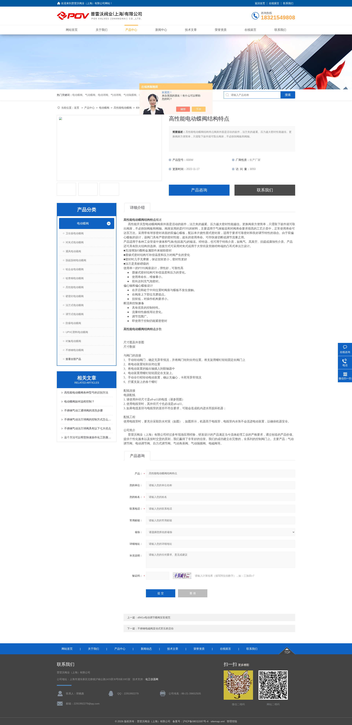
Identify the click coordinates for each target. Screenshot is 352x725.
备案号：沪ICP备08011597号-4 (190, 721)
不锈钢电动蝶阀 (75, 350)
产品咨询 (199, 190)
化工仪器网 (151, 679)
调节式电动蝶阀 (75, 314)
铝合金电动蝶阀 (75, 269)
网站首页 (72, 29)
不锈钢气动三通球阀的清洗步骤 (83, 410)
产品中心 (131, 29)
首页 (77, 107)
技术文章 (191, 29)
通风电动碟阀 (73, 251)
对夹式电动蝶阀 (75, 242)
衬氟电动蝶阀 (73, 341)
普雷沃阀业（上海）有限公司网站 (91, 3)
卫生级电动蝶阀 (75, 233)
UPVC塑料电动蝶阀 (77, 332)
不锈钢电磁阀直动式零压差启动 (155, 628)
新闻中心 (161, 29)
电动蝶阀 (104, 107)
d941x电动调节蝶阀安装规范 (154, 617)
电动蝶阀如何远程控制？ (79, 401)
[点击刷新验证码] (182, 576)
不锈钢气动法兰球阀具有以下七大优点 (87, 428)
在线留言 (274, 3)
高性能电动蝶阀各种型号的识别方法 (86, 392)
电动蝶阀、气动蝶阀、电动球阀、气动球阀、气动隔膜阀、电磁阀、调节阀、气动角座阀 (122, 94)
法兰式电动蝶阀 (75, 305)
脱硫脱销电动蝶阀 (76, 260)
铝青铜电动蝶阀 (75, 278)
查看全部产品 (73, 359)
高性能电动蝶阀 (123, 107)
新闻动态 (146, 648)
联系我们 (288, 3)
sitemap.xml (218, 721)
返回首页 (260, 3)
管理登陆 (232, 721)
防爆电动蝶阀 (73, 323)
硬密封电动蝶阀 (75, 296)
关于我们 (101, 29)
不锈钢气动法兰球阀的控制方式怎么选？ (88, 419)
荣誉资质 (221, 29)
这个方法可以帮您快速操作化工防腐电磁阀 (88, 437)
